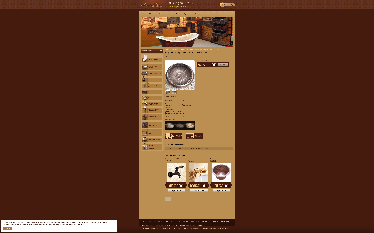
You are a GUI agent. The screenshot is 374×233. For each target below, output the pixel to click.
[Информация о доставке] (173, 138)
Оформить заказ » (229, 7)
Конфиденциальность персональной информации (156, 225)
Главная (150, 221)
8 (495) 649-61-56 (181, 3)
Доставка (185, 221)
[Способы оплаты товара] (193, 138)
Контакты (204, 221)
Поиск (143, 221)
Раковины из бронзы (195, 148)
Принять (7, 228)
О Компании (158, 221)
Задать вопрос (195, 221)
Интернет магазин (175, 49)
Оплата (178, 221)
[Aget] (170, 125)
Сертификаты (214, 221)
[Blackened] (180, 125)
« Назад (168, 199)
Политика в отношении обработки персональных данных (188, 225)
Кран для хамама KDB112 (172, 159)
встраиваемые (205, 148)
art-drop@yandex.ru (180, 6)
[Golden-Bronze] (190, 125)
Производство (169, 221)
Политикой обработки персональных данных (69, 224)
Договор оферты (225, 221)
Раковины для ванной (182, 148)
